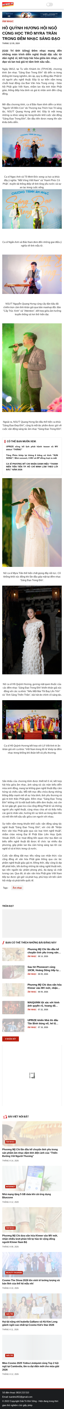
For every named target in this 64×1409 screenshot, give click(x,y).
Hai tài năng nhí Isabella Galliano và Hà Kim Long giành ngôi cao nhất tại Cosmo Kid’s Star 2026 (29, 1323)
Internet (10, 1187)
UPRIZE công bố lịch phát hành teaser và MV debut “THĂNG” (32, 448)
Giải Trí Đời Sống (28, 1401)
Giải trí (9, 1314)
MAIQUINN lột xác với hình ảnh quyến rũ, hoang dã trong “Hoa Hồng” (43, 1004)
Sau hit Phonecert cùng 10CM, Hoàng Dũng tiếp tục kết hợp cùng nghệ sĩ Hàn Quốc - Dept (44, 969)
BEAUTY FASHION (14, 1273)
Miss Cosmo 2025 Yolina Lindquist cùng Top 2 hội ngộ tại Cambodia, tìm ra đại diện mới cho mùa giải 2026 (30, 1366)
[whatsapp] (16, 897)
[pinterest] (22, 897)
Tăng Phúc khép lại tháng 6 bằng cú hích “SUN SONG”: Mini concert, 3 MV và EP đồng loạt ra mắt (32, 456)
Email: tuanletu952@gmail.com (17, 1397)
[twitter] (10, 897)
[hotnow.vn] (8, 4)
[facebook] (4, 897)
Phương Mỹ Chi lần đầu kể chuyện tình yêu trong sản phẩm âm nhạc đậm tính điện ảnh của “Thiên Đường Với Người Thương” (45, 951)
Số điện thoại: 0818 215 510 (15, 1392)
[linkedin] (28, 897)
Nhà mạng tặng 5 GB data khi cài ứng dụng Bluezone (26, 1196)
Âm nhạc (8, 21)
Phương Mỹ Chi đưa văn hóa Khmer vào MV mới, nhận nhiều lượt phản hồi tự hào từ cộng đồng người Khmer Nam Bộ (44, 986)
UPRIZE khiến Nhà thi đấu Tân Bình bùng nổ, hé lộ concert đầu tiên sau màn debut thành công (43, 1022)
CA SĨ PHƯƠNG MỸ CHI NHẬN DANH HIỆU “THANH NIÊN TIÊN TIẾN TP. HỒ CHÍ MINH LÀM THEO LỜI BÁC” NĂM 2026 (32, 467)
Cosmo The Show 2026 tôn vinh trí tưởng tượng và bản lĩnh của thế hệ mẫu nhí (31, 1282)
